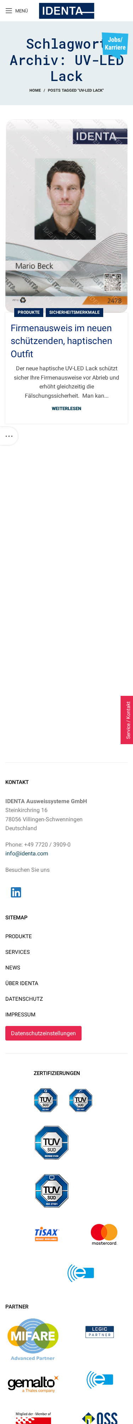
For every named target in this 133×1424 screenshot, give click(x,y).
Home (35, 90)
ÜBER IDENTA (21, 983)
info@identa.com (26, 853)
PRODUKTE (18, 936)
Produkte (29, 312)
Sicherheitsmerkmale (74, 312)
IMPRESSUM (20, 1014)
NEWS (12, 967)
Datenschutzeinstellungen (43, 1033)
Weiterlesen (66, 408)
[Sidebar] (9, 436)
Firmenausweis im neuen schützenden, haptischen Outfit (61, 341)
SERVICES (17, 952)
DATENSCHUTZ (24, 999)
